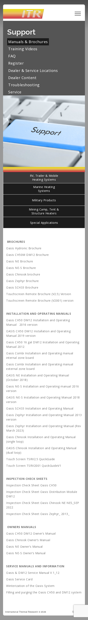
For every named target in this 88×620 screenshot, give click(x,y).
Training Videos (22, 48)
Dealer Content (22, 77)
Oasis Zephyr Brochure (22, 281)
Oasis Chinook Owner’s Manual (28, 540)
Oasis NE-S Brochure (21, 268)
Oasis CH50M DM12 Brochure (27, 255)
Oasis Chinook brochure (23, 274)
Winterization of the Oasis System (30, 586)
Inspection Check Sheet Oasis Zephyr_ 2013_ (37, 514)
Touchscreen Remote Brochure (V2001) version (40, 300)
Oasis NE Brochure (19, 261)
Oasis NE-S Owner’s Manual (26, 553)
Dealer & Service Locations (33, 70)
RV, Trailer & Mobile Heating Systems (44, 178)
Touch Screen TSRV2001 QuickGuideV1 (33, 466)
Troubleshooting (24, 84)
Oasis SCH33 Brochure (22, 287)
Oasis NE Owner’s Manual (25, 546)
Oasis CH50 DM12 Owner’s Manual (31, 533)
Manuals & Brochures (28, 41)
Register (16, 63)
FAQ (12, 56)
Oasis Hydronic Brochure (24, 248)
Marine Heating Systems (44, 189)
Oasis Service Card (20, 579)
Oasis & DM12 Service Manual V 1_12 (32, 573)
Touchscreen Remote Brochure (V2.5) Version (38, 294)
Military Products (44, 200)
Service (14, 92)
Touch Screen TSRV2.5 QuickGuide (30, 459)
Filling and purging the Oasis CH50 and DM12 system (43, 592)
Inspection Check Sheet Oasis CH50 (31, 485)
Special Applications (44, 223)
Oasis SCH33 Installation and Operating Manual (39, 408)
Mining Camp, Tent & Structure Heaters (44, 211)
